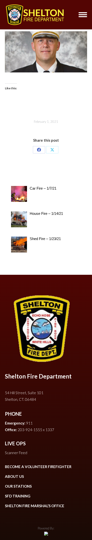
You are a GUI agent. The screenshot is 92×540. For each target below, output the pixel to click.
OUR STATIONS (18, 486)
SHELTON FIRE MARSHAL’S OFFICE (34, 506)
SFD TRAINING (17, 496)
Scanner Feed (16, 452)
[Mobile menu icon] (83, 14)
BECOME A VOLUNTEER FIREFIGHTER (38, 466)
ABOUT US (14, 476)
